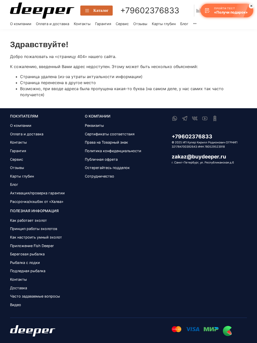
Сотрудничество (99, 176)
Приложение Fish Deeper (32, 246)
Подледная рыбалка (27, 271)
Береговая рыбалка (27, 254)
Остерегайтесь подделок (107, 167)
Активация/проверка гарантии (37, 193)
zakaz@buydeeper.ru (199, 156)
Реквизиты (94, 125)
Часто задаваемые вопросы (35, 296)
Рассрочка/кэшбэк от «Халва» (36, 201)
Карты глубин (164, 24)
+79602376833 (149, 10)
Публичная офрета (101, 159)
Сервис (122, 24)
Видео (15, 305)
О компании (20, 24)
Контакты (82, 24)
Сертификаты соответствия (110, 134)
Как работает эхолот (28, 220)
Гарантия (103, 24)
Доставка (18, 288)
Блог (184, 24)
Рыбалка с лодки (25, 262)
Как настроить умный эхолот (36, 237)
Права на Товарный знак (106, 142)
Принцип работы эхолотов (33, 228)
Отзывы (140, 24)
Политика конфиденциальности (113, 151)
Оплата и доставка (52, 24)
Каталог (100, 10)
